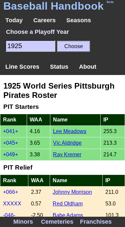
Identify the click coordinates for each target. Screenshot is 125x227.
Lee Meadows (69, 131)
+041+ (10, 131)
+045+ (10, 143)
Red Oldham (68, 203)
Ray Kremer (67, 154)
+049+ (10, 154)
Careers (44, 20)
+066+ (10, 192)
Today (14, 20)
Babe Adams (68, 215)
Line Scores (22, 66)
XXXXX (12, 203)
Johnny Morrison (72, 192)
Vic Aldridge (67, 143)
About (87, 66)
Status (59, 66)
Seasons (78, 20)
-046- (9, 215)
